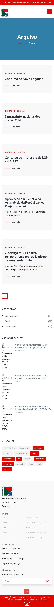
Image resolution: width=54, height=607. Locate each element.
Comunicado (28, 326)
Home (20, 43)
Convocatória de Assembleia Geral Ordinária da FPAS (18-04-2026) (31, 346)
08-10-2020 (21, 73)
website (20, 464)
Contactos (47, 2)
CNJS (14, 2)
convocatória (9, 448)
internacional (21, 453)
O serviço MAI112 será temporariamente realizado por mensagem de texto (26, 256)
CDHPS (9, 2)
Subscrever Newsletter (36, 2)
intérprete (8, 458)
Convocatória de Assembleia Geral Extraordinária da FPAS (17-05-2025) (33, 407)
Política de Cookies (34, 537)
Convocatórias (28, 315)
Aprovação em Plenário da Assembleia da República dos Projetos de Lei (24, 202)
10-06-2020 (21, 193)
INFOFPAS (8, 73)
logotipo (7, 453)
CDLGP (4, 2)
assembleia (24, 448)
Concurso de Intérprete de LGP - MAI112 (26, 159)
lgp (19, 458)
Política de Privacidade (36, 532)
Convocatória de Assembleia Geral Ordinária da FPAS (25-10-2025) (31, 377)
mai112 (28, 458)
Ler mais (16, 85)
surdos (35, 453)
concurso (38, 448)
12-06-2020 (21, 152)
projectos (8, 464)
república (40, 458)
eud (39, 464)
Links (18, 2)
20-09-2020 (21, 111)
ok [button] (27, 603)
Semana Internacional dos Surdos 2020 (22, 118)
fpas (31, 464)
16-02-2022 (21, 247)
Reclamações (24, 2)
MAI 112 (7, 469)
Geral (28, 321)
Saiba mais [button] (42, 599)
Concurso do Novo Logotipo (24, 79)
